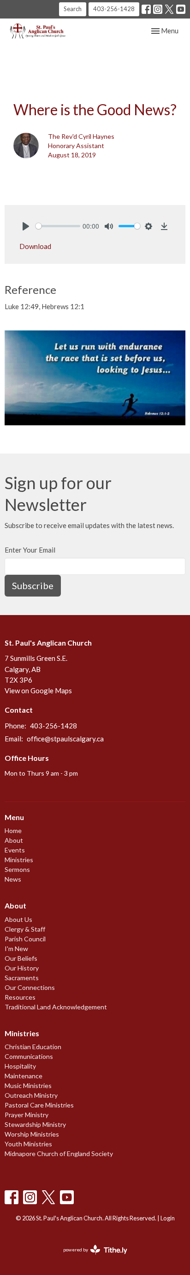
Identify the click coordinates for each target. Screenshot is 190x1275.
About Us (18, 919)
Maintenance (23, 1076)
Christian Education (33, 1047)
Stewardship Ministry (35, 1124)
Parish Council (25, 939)
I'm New (16, 948)
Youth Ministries (28, 1144)
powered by (90, 1258)
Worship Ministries (32, 1134)
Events (15, 850)
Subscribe (32, 585)
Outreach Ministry (31, 1095)
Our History (22, 968)
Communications (29, 1056)
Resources (20, 997)
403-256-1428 (114, 8)
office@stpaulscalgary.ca (65, 738)
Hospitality (20, 1066)
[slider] (58, 226)
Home (13, 830)
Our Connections (30, 987)
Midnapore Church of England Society (59, 1153)
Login (167, 1218)
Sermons (17, 869)
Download (35, 246)
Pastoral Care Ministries (39, 1105)
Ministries (19, 860)
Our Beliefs (21, 958)
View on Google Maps (38, 690)
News (13, 879)
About (14, 840)
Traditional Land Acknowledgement (56, 1007)
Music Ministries (28, 1085)
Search (73, 8)
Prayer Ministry (26, 1115)
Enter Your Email (30, 550)
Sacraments (22, 978)
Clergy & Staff (25, 929)
